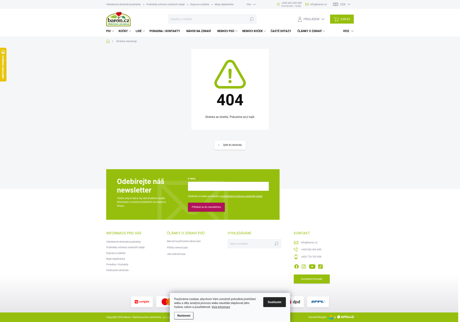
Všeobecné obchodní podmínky (123, 4)
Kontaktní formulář (311, 279)
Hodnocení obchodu (117, 270)
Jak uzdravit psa (176, 254)
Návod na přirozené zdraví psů (184, 241)
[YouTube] (312, 266)
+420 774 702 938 (311, 256)
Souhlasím (274, 302)
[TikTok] (320, 266)
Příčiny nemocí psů (177, 247)
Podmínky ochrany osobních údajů (165, 4)
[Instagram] (303, 266)
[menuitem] (110, 31)
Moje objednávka (224, 4)
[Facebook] (296, 266)
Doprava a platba (199, 4)
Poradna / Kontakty (117, 264)
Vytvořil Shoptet (317, 317)
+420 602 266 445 (311, 249)
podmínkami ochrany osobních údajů (241, 196)
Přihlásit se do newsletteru (206, 207)
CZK (343, 4)
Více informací (221, 307)
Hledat (252, 19)
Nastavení (183, 315)
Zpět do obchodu (232, 144)
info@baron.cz (309, 242)
